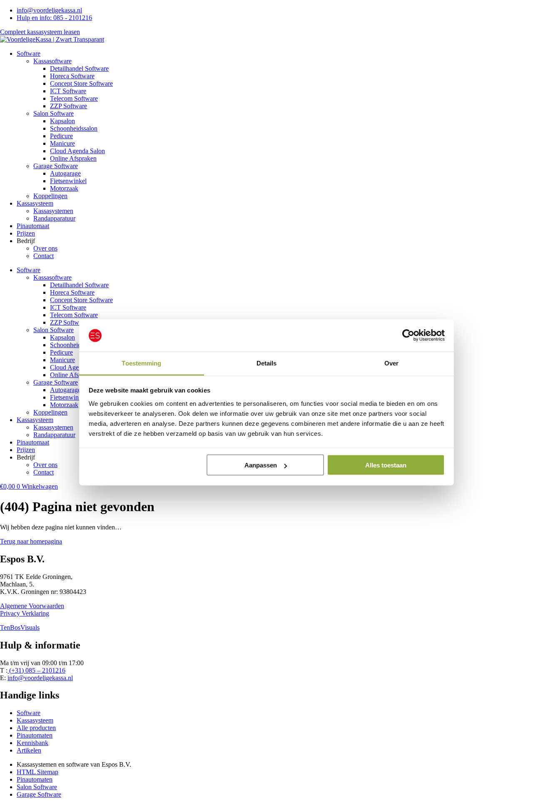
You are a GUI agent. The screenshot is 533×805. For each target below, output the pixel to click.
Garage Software (55, 165)
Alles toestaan (385, 465)
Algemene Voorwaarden (32, 605)
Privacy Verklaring (24, 613)
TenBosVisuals (20, 627)
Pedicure (61, 135)
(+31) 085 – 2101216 (36, 670)
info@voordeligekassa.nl (40, 677)
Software (28, 53)
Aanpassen (260, 465)
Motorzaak (64, 188)
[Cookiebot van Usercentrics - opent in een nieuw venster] (408, 335)
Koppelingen (50, 195)
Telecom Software (74, 98)
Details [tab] (267, 362)
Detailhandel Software (79, 68)
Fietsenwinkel (68, 180)
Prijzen (26, 233)
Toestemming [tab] (141, 362)
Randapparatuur (54, 218)
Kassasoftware (52, 61)
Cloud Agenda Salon (77, 150)
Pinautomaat (33, 225)
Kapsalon (62, 120)
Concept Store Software (81, 83)
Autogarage (65, 173)
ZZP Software (68, 105)
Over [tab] (391, 362)
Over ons (45, 248)
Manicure (62, 143)
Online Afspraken (73, 158)
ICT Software (68, 90)
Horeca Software (72, 76)
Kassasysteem (35, 203)
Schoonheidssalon (73, 128)
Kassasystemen (53, 210)
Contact (43, 255)
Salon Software (53, 113)
